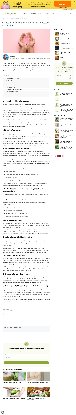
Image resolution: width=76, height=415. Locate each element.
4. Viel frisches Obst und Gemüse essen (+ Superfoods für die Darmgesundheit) (20, 85)
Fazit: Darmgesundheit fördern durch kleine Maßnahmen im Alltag (18, 96)
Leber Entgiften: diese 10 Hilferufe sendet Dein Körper (38, 379)
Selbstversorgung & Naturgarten (64, 34)
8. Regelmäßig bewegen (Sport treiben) (13, 93)
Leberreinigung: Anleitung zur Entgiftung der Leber (14, 394)
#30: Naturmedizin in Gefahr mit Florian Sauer (66, 99)
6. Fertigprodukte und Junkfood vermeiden (14, 89)
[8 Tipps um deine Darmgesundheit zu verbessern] (26, 41)
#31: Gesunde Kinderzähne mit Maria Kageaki (66, 94)
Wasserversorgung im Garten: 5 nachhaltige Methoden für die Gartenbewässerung (66, 147)
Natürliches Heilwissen (65, 43)
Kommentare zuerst (45, 323)
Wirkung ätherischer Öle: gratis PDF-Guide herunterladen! (38, 394)
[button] (2, 412)
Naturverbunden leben (65, 38)
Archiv (61, 57)
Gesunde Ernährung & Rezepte (67, 48)
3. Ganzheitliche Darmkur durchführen (13, 83)
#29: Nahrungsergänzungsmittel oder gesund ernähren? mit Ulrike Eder (66, 105)
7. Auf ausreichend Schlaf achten (12, 91)
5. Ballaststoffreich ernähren (11, 87)
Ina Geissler (12, 58)
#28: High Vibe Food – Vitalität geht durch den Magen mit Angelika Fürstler (66, 110)
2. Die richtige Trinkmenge (11, 80)
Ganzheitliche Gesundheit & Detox (66, 53)
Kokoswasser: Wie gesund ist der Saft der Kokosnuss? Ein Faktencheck (14, 379)
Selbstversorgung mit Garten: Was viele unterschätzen (66, 141)
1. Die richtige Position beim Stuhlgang (13, 78)
